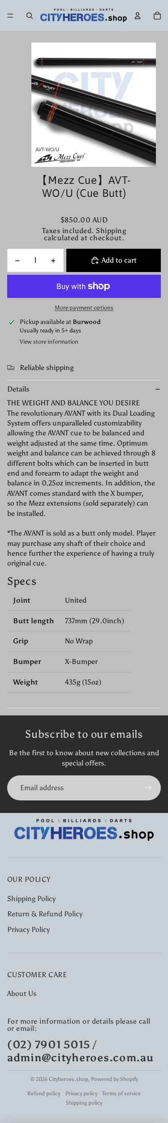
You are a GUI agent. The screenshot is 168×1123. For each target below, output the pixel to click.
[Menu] (10, 15)
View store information (49, 341)
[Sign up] (148, 787)
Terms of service (121, 1093)
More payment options (84, 307)
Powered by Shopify (114, 1079)
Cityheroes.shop (68, 1079)
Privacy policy (81, 1093)
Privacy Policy (28, 929)
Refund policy (43, 1093)
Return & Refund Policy (44, 914)
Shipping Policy (31, 898)
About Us (21, 993)
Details (18, 389)
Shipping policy (84, 1103)
